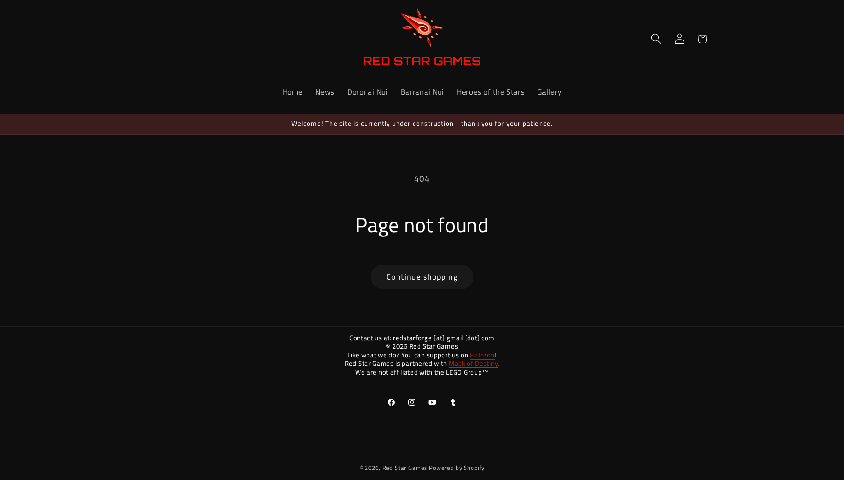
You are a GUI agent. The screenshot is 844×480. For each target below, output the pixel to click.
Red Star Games (405, 467)
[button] (656, 39)
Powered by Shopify (456, 467)
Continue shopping (422, 277)
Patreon (482, 355)
